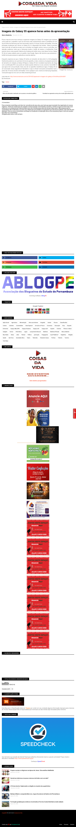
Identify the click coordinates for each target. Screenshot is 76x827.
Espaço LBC (36, 328)
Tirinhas (53, 337)
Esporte (52, 328)
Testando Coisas (44, 337)
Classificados (63, 322)
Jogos (25, 331)
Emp (63, 325)
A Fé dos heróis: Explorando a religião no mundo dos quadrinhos (30, 786)
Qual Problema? (54, 334)
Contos (5, 325)
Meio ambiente (65, 331)
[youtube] (56, 262)
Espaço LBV (45, 328)
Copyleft (4, 813)
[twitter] (56, 257)
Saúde (4, 337)
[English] (28, 313)
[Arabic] (28, 310)
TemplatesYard (15, 824)
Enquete (69, 325)
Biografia (43, 322)
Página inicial (5, 27)
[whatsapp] (20, 267)
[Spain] (40, 313)
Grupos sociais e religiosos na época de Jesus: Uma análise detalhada (32, 770)
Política (30, 334)
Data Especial (29, 325)
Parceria (66, 824)
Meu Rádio (5, 334)
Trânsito (60, 337)
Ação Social (6, 322)
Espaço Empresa (26, 328)
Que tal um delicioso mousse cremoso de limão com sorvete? (29, 778)
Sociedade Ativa (20, 337)
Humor (11, 331)
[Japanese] (36, 310)
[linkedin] (56, 267)
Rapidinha (63, 334)
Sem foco (11, 337)
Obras (12, 334)
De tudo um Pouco (39, 325)
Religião (70, 334)
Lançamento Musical (35, 331)
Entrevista (5, 328)
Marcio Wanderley (7, 35)
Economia (49, 325)
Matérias (45, 331)
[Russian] (44, 310)
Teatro (28, 337)
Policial (23, 334)
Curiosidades (19, 325)
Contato (72, 824)
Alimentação (23, 322)
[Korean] (32, 310)
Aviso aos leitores (33, 322)
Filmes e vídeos (67, 328)
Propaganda (45, 334)
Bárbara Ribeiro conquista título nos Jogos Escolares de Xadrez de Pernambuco (35, 794)
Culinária (11, 325)
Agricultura (14, 322)
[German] (36, 313)
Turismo (67, 337)
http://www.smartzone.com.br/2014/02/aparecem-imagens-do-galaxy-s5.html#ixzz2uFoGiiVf (38, 76)
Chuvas (56, 322)
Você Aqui (5, 341)
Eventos (59, 328)
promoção (36, 334)
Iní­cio (60, 824)
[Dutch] (47, 313)
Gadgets (5, 331)
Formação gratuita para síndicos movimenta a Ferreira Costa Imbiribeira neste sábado (36, 802)
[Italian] (44, 313)
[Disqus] (38, 180)
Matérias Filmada (54, 331)
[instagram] (20, 262)
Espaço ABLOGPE (15, 328)
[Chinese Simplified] (40, 310)
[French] (32, 313)
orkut (17, 334)
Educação (57, 325)
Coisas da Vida (18, 813)
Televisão (35, 337)
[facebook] (20, 257)
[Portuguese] (47, 310)
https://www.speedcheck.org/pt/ (24, 758)
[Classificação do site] (13, 705)
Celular (11, 27)
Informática (19, 331)
